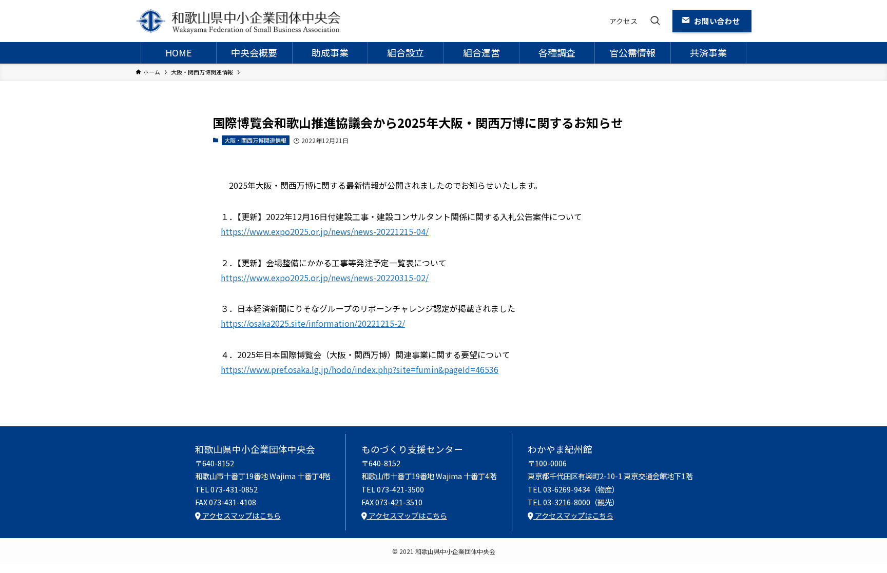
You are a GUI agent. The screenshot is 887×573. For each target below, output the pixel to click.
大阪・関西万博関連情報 (255, 140)
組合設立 (405, 52)
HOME (178, 52)
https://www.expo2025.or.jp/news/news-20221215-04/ (325, 231)
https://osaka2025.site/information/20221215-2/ (313, 323)
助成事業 (330, 52)
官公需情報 (632, 52)
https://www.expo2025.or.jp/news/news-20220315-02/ (325, 277)
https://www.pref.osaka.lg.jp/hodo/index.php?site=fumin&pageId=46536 (359, 369)
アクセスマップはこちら (241, 515)
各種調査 (556, 52)
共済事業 (708, 52)
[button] (655, 21)
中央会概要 (254, 52)
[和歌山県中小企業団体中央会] (238, 21)
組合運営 (481, 52)
